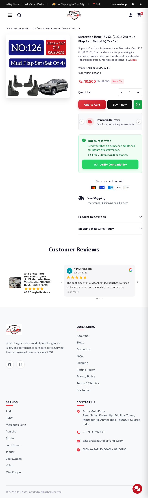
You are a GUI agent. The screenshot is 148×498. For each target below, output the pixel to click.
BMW (9, 417)
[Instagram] (21, 364)
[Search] (19, 15)
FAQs (80, 356)
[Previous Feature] (81, 121)
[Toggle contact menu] (137, 489)
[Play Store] (133, 4)
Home (9, 28)
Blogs (80, 342)
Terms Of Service (88, 383)
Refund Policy (86, 369)
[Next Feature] (138, 121)
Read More (73, 291)
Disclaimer (84, 390)
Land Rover (13, 445)
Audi (9, 411)
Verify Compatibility (113, 164)
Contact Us (84, 349)
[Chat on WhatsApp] (138, 104)
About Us (82, 335)
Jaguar (10, 451)
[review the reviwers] (130, 270)
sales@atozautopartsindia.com (103, 440)
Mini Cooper (13, 472)
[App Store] (140, 4)
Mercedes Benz (16, 424)
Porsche (11, 431)
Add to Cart (92, 104)
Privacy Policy (86, 376)
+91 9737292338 (94, 432)
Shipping (82, 362)
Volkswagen (14, 458)
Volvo (9, 465)
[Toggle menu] (10, 15)
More (133, 59)
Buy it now (120, 104)
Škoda (10, 438)
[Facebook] (10, 364)
